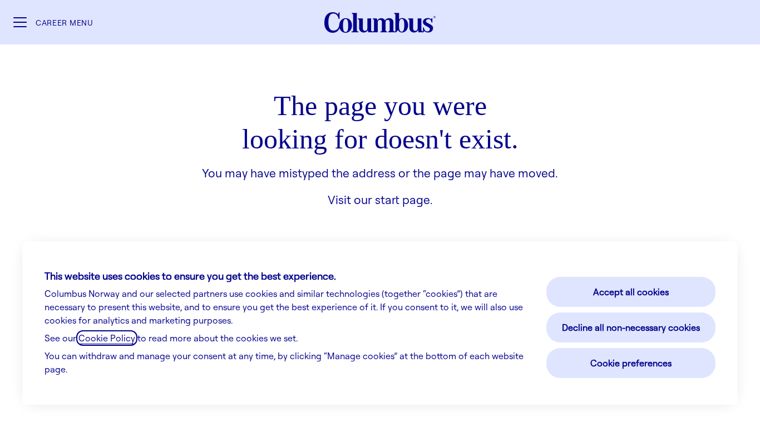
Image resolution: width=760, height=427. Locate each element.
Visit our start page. (380, 199)
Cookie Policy (106, 338)
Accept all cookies (631, 291)
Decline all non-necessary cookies (631, 327)
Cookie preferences (631, 363)
